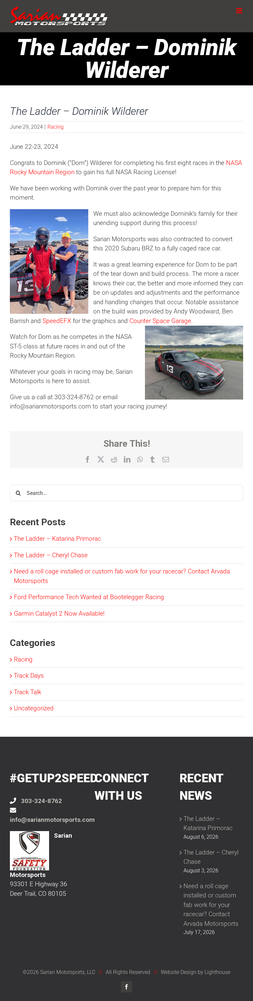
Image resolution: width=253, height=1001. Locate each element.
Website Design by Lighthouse (195, 972)
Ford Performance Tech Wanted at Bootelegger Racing (89, 597)
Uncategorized (34, 708)
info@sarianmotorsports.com (52, 819)
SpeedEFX (56, 321)
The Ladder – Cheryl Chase (51, 555)
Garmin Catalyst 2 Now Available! (59, 613)
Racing (55, 127)
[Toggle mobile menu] (239, 10)
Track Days (29, 675)
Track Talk (27, 692)
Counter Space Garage (160, 321)
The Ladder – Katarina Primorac (57, 538)
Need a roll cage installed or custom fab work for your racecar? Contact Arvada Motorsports (211, 904)
